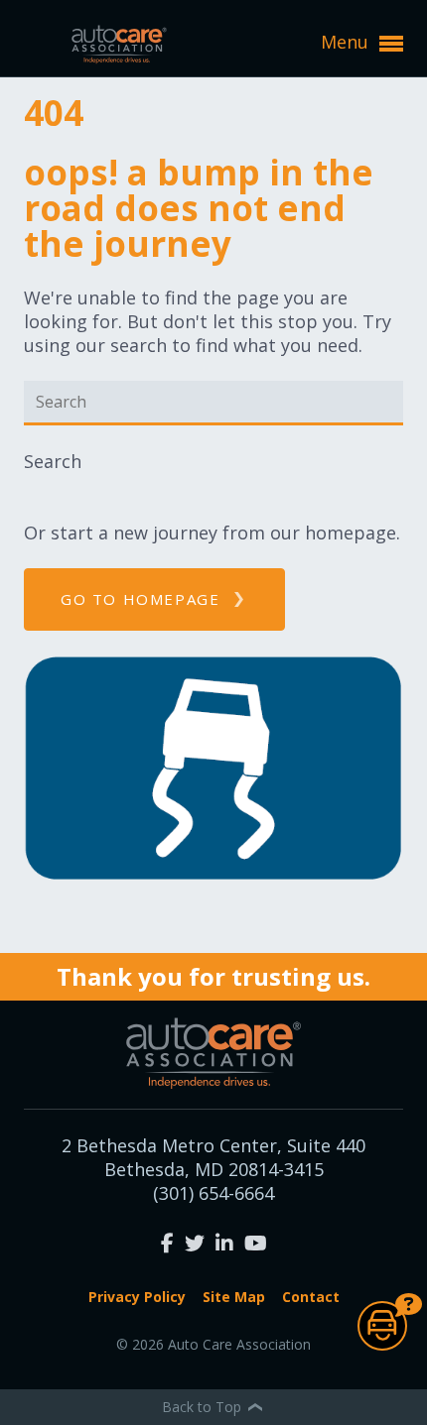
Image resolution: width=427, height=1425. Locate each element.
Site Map (234, 1296)
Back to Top (203, 1406)
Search (52, 461)
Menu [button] (347, 42)
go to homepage (140, 599)
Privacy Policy (137, 1296)
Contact (311, 1296)
